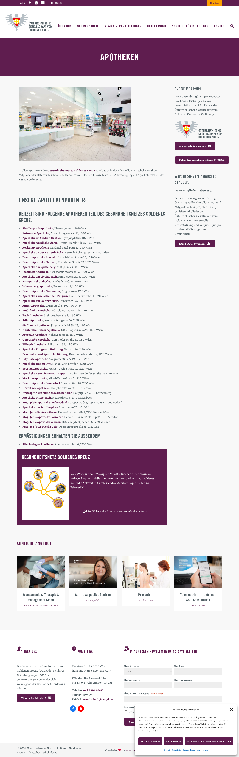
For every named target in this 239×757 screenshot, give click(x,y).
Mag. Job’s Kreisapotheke (39, 412)
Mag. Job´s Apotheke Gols (40, 426)
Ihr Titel (179, 666)
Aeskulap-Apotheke (35, 247)
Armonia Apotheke (35, 334)
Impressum (202, 750)
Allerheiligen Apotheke (38, 444)
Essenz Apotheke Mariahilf (40, 257)
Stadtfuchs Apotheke (36, 310)
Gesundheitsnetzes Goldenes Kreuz (71, 170)
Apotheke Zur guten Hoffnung (42, 349)
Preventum (145, 594)
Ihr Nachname (183, 679)
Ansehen (41, 571)
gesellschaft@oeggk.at (98, 699)
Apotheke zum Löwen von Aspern (44, 373)
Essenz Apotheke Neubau (39, 262)
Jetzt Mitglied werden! (192, 243)
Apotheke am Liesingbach (39, 276)
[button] (231, 709)
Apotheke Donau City (36, 363)
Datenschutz (189, 750)
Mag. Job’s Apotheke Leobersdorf (44, 402)
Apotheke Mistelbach (36, 397)
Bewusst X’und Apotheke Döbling (45, 354)
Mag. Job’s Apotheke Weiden (41, 422)
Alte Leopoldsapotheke (37, 228)
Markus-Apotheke (34, 378)
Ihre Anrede (131, 666)
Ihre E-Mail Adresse (143, 693)
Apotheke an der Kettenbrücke (42, 252)
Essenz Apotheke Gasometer (41, 291)
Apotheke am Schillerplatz (40, 407)
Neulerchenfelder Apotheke (41, 330)
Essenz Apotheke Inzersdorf (41, 383)
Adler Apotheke (32, 320)
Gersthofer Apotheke (36, 339)
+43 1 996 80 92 (55, 2)
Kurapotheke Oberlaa (36, 281)
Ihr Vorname (132, 679)
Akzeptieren (150, 741)
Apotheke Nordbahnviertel (40, 242)
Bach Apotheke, (33, 315)
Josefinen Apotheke (35, 271)
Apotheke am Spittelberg (39, 267)
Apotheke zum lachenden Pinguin (45, 296)
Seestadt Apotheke (34, 368)
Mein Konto (214, 3)
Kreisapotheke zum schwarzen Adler (47, 393)
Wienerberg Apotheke (37, 286)
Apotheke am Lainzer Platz (40, 301)
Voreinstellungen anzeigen (209, 741)
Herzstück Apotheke (36, 388)
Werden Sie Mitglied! (33, 697)
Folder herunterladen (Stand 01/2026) (202, 159)
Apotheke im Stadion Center (41, 238)
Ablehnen (173, 741)
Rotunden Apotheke (35, 233)
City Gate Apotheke (35, 359)
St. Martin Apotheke (36, 325)
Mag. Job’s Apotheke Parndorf (42, 417)
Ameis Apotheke (33, 305)
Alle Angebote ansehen (192, 145)
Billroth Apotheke (34, 344)
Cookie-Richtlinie (172, 750)
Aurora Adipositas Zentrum (93, 594)
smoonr (130, 750)
